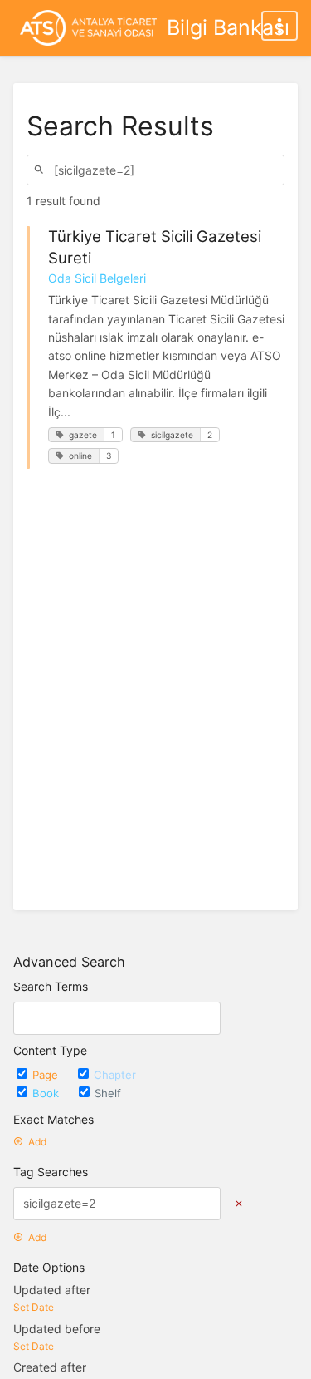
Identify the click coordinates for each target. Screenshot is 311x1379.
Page (46, 1074)
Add (37, 1141)
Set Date (33, 1307)
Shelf (108, 1093)
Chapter (115, 1074)
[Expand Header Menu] (279, 26)
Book (47, 1093)
